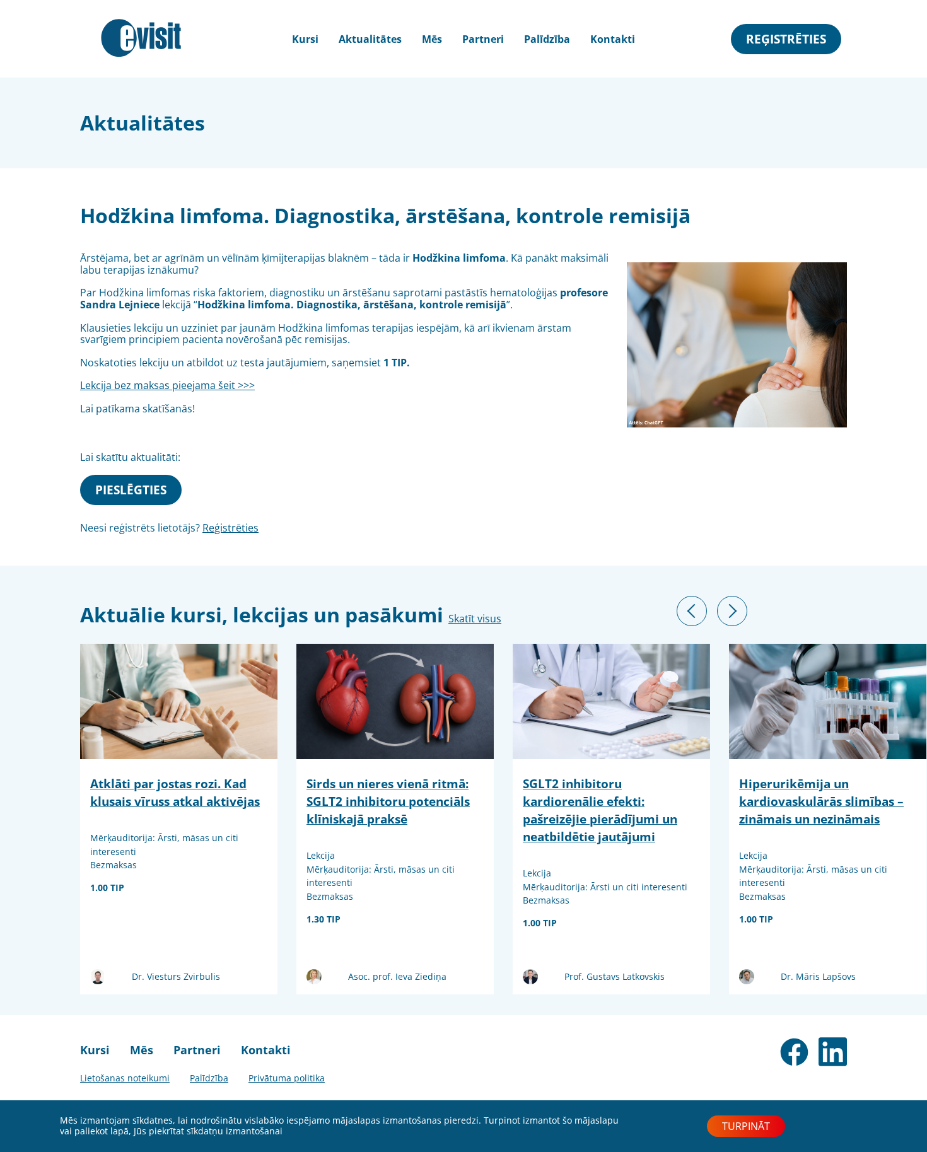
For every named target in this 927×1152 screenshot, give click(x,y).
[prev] (692, 611)
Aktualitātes (370, 39)
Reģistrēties (786, 38)
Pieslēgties (130, 489)
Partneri (483, 39)
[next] (732, 611)
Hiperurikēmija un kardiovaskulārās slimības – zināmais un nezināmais (821, 800)
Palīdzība (547, 39)
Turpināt (746, 1126)
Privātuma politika (286, 1078)
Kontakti (612, 39)
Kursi (95, 1049)
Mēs (432, 39)
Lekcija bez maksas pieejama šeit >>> (167, 385)
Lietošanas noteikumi (125, 1078)
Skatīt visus (474, 618)
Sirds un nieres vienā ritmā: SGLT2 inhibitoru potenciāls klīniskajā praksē (388, 800)
